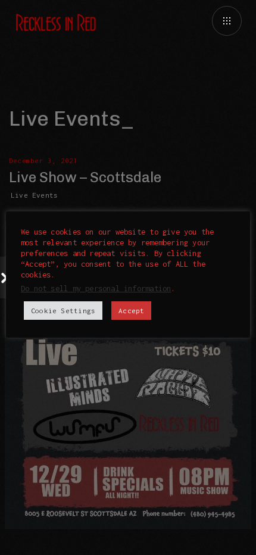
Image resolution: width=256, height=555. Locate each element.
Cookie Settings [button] (63, 310)
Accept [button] (131, 310)
